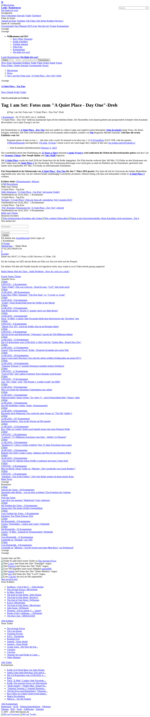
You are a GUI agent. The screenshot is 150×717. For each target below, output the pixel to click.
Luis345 (12, 576)
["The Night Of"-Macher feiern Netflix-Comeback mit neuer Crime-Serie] (4, 455)
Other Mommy (14, 657)
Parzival (12, 566)
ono (10, 574)
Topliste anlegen (20, 44)
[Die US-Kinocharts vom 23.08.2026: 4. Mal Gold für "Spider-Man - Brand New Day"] (4, 337)
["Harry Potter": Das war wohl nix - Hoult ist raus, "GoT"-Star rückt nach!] (4, 281)
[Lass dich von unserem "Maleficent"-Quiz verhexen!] (4, 495)
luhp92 (11, 571)
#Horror (35, 181)
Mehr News (6, 479)
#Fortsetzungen (23, 181)
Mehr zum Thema (9, 213)
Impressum (6, 706)
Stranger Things (13, 155)
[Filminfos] (20, 163)
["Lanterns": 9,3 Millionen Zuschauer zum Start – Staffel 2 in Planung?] (4, 432)
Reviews (59, 21)
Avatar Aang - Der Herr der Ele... (22, 647)
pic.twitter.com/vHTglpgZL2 (121, 143)
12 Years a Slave (50, 153)
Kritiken (51, 21)
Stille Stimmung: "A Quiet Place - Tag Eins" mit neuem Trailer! (30, 192)
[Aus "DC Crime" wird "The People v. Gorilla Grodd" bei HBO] (4, 376)
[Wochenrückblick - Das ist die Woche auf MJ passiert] (4, 416)
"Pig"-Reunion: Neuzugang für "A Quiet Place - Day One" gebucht (32, 208)
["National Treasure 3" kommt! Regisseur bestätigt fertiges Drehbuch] (4, 360)
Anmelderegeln (23, 238)
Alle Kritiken (7, 621)
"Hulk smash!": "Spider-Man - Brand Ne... (27, 686)
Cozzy (11, 563)
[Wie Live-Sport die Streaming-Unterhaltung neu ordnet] (4, 384)
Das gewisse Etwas (47, 561)
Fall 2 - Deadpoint (15, 636)
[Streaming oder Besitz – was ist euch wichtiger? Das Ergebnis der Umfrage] (4, 487)
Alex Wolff (50, 155)
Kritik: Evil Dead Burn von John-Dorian (26, 670)
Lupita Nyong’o (75, 153)
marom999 (46, 568)
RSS (13, 709)
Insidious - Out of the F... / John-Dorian (25, 587)
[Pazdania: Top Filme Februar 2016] (4, 511)
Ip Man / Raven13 (15, 592)
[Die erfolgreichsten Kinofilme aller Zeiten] (22, 218)
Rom (9, 678)
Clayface (11, 649)
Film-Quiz (17, 47)
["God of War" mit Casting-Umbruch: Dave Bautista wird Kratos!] (4, 368)
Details (10, 92)
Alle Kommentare (9, 704)
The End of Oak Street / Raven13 (22, 597)
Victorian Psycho (15, 633)
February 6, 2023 (49, 148)
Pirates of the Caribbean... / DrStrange (24, 613)
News (4, 15)
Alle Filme (31, 21)
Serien (46, 63)
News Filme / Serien (10, 65)
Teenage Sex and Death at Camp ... (23, 655)
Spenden (40, 709)
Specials (21, 15)
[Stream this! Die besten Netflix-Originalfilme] (4, 503)
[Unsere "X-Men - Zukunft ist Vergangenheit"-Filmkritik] (4, 526)
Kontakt (5, 254)
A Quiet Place (11, 160)
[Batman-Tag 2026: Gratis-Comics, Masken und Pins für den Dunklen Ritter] (4, 447)
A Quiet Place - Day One (33, 130)
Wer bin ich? (44, 26)
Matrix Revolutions (16, 696)
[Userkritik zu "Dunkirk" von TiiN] (4, 534)
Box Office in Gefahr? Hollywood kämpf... (27, 693)
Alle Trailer (6, 662)
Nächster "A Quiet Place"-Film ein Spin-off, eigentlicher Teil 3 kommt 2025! (36, 200)
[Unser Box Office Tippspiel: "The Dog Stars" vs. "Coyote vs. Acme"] (4, 289)
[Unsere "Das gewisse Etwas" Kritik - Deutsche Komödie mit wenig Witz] (4, 345)
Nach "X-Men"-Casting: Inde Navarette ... (26, 680)
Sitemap (5, 709)
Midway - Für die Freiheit (19, 699)
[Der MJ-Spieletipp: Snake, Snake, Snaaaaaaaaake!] (4, 400)
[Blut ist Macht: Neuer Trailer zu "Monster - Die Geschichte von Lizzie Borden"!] (4, 463)
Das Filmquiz (21, 26)
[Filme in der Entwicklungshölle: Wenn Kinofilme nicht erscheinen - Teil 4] (103, 218)
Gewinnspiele (7, 26)
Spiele (52, 63)
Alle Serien (41, 21)
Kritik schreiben (20, 41)
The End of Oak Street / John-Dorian (24, 595)
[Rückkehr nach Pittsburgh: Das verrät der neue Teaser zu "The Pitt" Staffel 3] (4, 408)
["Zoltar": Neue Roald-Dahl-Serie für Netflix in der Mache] (4, 297)
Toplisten (21, 21)
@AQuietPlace (97, 140)
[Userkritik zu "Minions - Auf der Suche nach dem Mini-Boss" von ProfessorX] (4, 542)
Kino (9, 63)
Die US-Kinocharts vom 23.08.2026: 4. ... (26, 675)
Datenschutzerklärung (30, 706)
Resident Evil (13, 639)
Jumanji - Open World (17, 641)
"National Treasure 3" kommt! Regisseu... (26, 688)
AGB (15, 706)
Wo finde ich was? (9, 10)
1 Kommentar (7, 117)
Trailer (28, 15)
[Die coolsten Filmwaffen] (55, 218)
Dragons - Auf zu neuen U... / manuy (24, 610)
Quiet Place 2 (27, 163)
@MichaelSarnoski (16, 143)
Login (4, 57)
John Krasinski (113, 130)
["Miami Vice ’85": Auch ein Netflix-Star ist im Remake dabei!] (4, 321)
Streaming (12, 15)
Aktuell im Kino (8, 21)
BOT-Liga (32, 26)
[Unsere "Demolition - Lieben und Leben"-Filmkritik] (4, 518)
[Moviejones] (7, 5)
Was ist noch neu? (9, 579)
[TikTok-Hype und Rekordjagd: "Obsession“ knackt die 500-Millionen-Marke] (4, 329)
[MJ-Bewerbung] (9, 184)
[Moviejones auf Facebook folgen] (10, 714)
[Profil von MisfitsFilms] (5, 243)
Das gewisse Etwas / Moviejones (22, 589)
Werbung (46, 706)
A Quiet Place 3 (137, 174)
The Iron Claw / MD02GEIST (21, 616)
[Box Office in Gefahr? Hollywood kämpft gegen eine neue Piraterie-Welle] (4, 424)
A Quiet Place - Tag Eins (13, 86)
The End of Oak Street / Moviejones (24, 605)
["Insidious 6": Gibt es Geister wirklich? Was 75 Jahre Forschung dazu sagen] (4, 439)
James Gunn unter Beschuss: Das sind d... (26, 672)
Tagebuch (36, 15)
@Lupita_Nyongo (47, 143)
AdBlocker (29, 709)
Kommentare (63, 26)
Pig (91, 132)
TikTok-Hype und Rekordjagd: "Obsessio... (27, 691)
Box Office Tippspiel (22, 39)
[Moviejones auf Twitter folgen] (28, 714)
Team (19, 709)
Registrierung (13, 57)
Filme (39, 63)
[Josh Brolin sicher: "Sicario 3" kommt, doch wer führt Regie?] (4, 305)
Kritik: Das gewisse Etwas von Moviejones (27, 683)
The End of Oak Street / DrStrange (23, 600)
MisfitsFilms (7, 246)
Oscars (45, 65)
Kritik (17, 92)
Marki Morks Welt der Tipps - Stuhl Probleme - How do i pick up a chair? (35, 271)
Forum (53, 26)
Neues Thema (14, 276)
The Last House (14, 631)
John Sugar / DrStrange (18, 608)
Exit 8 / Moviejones (16, 602)
